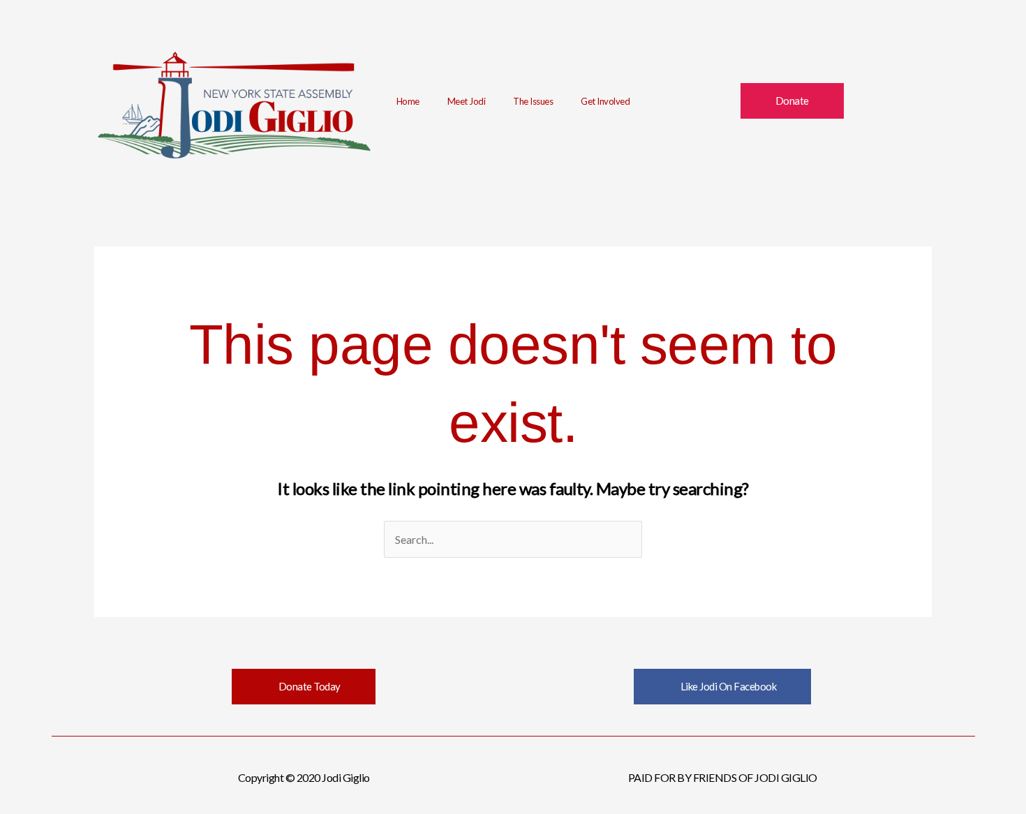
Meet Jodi (466, 101)
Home (407, 101)
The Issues (533, 101)
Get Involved (605, 101)
